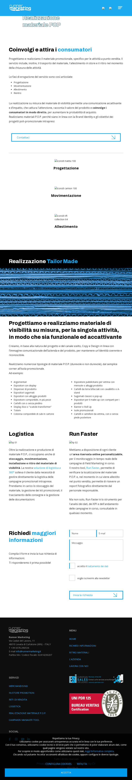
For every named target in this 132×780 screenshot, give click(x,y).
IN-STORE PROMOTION (21, 692)
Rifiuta (82, 764)
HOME (72, 638)
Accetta (66, 772)
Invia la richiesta (83, 595)
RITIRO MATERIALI (79, 652)
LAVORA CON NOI (78, 666)
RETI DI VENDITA (18, 699)
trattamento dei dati (97, 566)
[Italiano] (103, 8)
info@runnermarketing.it (28, 651)
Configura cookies (58, 764)
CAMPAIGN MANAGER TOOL (24, 719)
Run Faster (92, 468)
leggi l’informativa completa (99, 751)
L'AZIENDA (75, 659)
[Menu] (118, 7)
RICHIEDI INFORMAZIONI (82, 645)
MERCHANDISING (18, 686)
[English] (110, 8)
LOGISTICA (14, 706)
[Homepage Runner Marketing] (20, 8)
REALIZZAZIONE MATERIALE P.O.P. (27, 713)
